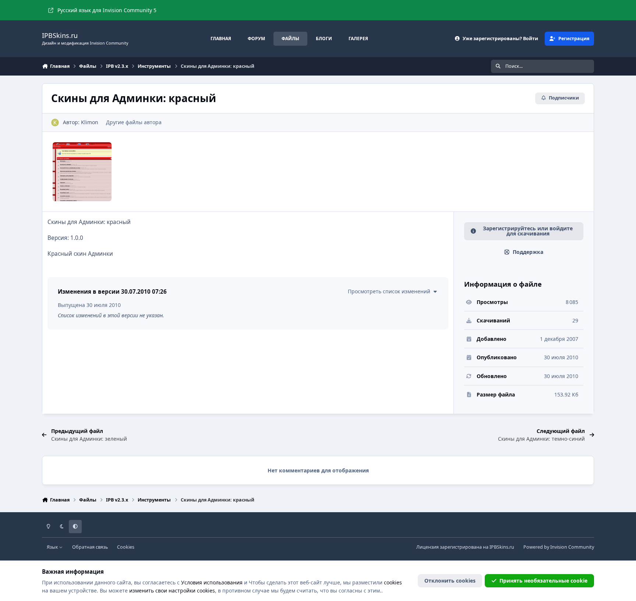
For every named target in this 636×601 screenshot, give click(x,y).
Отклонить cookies (450, 580)
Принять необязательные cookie (543, 580)
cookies (393, 582)
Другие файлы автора (134, 122)
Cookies (125, 547)
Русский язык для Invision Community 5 (106, 10)
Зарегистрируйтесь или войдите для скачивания (528, 231)
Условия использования (212, 582)
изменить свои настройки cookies (172, 590)
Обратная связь (90, 547)
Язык (53, 547)
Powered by (558, 547)
